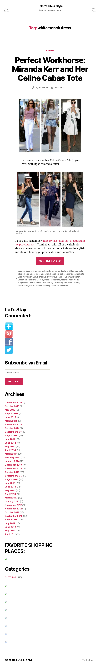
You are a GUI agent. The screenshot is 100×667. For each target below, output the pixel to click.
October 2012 (12, 512)
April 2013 (10, 494)
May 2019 (10, 410)
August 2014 (11, 435)
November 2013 (13, 468)
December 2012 (13, 505)
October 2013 (12, 472)
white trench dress (59, 285)
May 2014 (10, 446)
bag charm (49, 271)
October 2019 (12, 406)
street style (23, 285)
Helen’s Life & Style (23, 660)
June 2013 (10, 486)
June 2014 (10, 443)
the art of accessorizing (39, 285)
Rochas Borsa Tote (37, 282)
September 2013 (14, 475)
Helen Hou (43, 87)
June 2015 (10, 417)
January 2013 (12, 501)
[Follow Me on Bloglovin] (28, 326)
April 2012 (10, 534)
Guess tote (35, 274)
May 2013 (10, 490)
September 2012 (13, 516)
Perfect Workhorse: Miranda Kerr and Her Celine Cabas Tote (50, 69)
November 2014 (13, 424)
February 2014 (12, 457)
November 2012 (13, 508)
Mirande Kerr (66, 280)
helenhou (54, 274)
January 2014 (12, 461)
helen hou (45, 274)
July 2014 (10, 439)
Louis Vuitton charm (27, 280)
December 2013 (13, 464)
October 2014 (12, 428)
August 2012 (11, 519)
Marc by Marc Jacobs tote (48, 280)
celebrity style (61, 271)
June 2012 (10, 527)
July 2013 (10, 483)
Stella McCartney (71, 282)
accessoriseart (24, 271)
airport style (37, 271)
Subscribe (14, 381)
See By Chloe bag (55, 282)
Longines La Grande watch (68, 277)
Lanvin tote (50, 277)
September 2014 (14, 432)
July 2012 (10, 523)
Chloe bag (73, 271)
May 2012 (10, 530)
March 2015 (11, 421)
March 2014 (11, 454)
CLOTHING (50, 51)
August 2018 (11, 413)
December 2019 (13, 402)
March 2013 (11, 497)
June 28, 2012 (61, 87)
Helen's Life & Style (50, 6)
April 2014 (10, 450)
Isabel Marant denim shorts (72, 274)
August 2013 (11, 479)
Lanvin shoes (38, 277)
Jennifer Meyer (25, 277)
